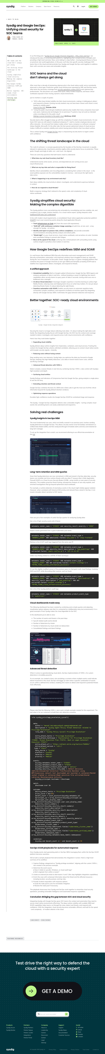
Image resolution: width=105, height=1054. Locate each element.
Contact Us (96, 1049)
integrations (27, 1035)
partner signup (28, 1030)
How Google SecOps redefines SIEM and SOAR (14, 86)
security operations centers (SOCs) (69, 89)
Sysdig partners (28, 1027)
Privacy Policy (52, 1049)
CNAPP (33, 220)
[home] (10, 6)
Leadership (44, 1030)
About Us (44, 1027)
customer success (64, 1035)
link (34, 434)
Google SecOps (52, 132)
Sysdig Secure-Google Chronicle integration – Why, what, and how (67, 56)
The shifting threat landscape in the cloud (15, 70)
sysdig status (63, 1030)
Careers (43, 1032)
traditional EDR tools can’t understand (43, 214)
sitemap (43, 1042)
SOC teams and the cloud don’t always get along (14, 63)
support (61, 1027)
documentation (63, 1032)
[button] (23, 6)
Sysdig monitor (10, 1030)
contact (43, 1037)
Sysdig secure (10, 1027)
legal (43, 1040)
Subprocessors (63, 1049)
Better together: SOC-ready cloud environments (15, 93)
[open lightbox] (50, 314)
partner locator (28, 1032)
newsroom (44, 1035)
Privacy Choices (75, 1049)
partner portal (28, 1037)
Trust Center (86, 1049)
